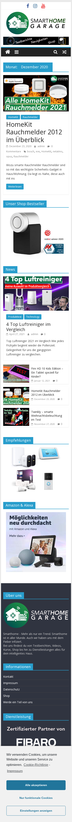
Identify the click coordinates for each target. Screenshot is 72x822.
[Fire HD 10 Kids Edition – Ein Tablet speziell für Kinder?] (16, 367)
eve (38, 151)
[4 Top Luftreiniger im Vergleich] (36, 278)
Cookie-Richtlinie (36, 764)
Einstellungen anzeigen (36, 810)
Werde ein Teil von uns (18, 702)
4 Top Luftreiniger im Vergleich (28, 326)
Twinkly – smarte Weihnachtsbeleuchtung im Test (46, 415)
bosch (30, 151)
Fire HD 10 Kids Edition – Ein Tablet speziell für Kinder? (47, 372)
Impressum (15, 771)
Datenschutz (11, 689)
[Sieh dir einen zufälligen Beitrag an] (64, 52)
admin (41, 146)
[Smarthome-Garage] (7, 52)
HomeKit (13, 117)
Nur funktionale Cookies (36, 797)
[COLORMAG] (36, 604)
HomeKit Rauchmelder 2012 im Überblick (34, 132)
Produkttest (14, 316)
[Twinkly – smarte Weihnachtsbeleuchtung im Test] (16, 410)
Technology (32, 316)
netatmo (57, 151)
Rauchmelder (30, 117)
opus (9, 156)
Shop (6, 696)
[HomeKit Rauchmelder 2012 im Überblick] (36, 77)
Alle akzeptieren (36, 785)
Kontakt (8, 676)
